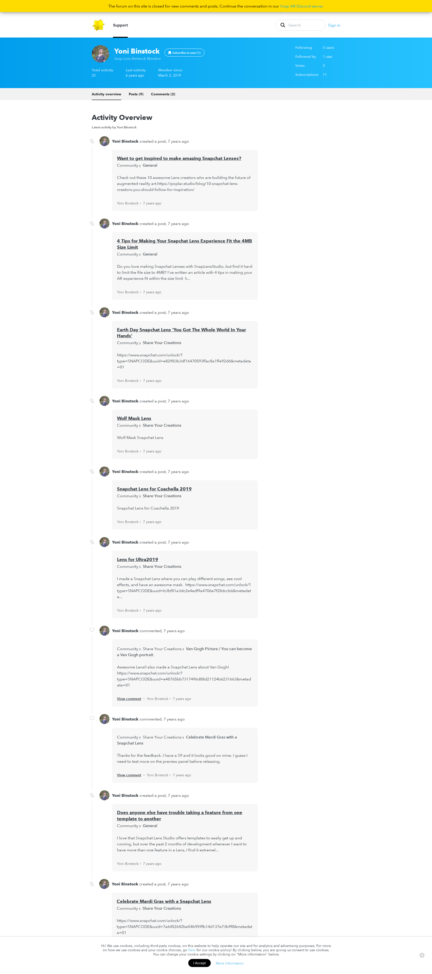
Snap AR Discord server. (302, 6)
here (192, 950)
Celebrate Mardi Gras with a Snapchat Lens (164, 901)
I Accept (199, 963)
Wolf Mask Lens (134, 418)
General (150, 165)
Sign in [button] (334, 25)
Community (127, 165)
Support (120, 25)
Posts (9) (136, 94)
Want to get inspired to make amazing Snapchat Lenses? (179, 158)
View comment (129, 698)
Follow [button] (184, 53)
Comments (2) (163, 94)
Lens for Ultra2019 (137, 559)
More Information (230, 963)
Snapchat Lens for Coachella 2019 (154, 489)
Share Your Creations (162, 342)
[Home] (99, 25)
